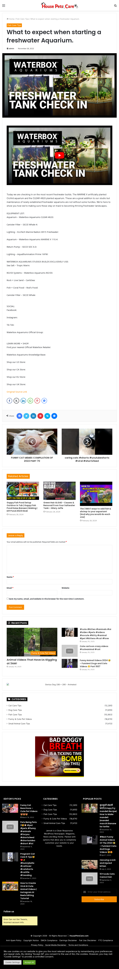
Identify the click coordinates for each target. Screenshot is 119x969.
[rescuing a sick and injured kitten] (90, 865)
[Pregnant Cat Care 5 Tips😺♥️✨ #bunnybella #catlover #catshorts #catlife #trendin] (10, 856)
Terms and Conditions (78, 945)
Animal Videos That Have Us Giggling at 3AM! (32, 661)
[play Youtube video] (59, 155)
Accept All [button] (29, 962)
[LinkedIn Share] (23, 400)
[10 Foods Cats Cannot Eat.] (90, 878)
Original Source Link (17, 391)
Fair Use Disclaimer (87, 940)
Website (65, 588)
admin (11, 48)
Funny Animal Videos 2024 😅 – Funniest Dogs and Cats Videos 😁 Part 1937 (95, 663)
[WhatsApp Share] (30, 400)
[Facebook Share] (9, 400)
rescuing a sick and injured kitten (108, 863)
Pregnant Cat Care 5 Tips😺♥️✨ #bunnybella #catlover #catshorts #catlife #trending (27, 864)
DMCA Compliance (49, 940)
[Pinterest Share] (37, 400)
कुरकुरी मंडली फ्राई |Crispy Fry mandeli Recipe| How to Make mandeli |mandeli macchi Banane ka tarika (108, 816)
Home (11, 19)
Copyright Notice (31, 940)
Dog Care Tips (15, 710)
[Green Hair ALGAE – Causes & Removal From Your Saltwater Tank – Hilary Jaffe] (59, 491)
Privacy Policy (37, 945)
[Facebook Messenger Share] (44, 400)
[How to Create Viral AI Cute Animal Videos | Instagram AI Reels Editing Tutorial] (10, 886)
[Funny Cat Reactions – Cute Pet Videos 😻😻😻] (10, 808)
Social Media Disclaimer (55, 945)
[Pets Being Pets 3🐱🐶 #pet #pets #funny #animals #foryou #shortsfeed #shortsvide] (10, 827)
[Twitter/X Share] (16, 400)
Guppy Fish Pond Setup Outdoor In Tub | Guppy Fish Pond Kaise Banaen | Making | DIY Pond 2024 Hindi (22, 506)
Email (10, 588)
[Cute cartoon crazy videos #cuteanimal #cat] (70, 651)
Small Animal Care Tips (19, 723)
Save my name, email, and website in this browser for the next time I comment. (46, 599)
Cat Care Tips (14, 705)
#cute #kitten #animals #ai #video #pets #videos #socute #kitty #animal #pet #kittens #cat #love (95, 634)
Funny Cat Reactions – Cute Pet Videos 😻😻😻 (28, 810)
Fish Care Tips (22, 19)
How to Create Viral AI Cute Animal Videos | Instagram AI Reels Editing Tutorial (28, 891)
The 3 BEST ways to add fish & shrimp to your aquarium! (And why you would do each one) (95, 512)
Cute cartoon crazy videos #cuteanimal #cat (94, 648)
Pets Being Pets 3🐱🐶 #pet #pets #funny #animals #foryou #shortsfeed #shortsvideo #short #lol (28, 833)
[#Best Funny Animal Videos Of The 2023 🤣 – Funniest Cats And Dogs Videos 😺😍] (90, 839)
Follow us (9, 911)
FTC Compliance (105, 940)
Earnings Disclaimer (68, 940)
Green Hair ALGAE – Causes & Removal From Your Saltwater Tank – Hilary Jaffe (59, 505)
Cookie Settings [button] (12, 962)
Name (10, 577)
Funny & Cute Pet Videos (20, 719)
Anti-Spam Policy (13, 940)
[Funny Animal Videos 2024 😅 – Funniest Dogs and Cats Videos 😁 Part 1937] (70, 663)
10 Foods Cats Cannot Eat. (107, 875)
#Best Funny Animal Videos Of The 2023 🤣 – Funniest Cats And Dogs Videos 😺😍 (108, 844)
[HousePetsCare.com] (59, 5)
